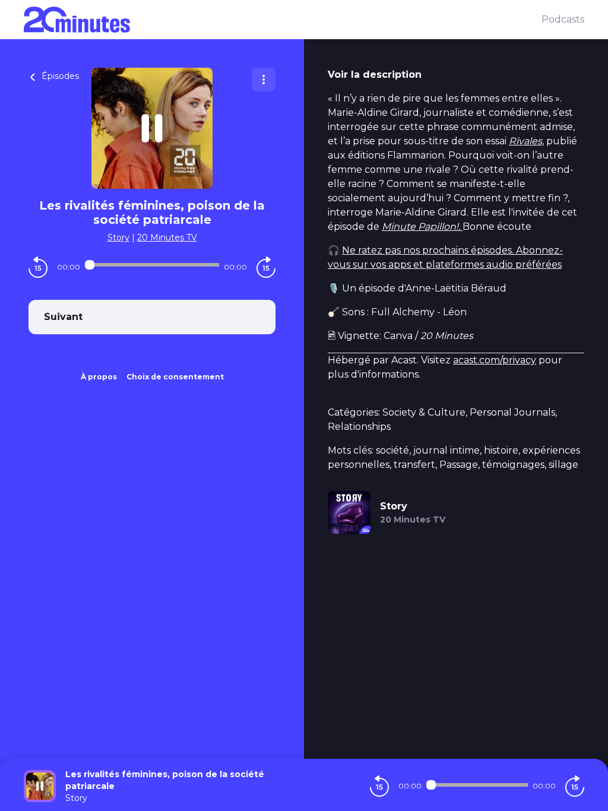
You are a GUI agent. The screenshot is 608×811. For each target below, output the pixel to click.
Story (118, 237)
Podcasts (563, 19)
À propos (99, 376)
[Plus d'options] (264, 79)
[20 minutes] (283, 19)
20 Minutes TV (167, 237)
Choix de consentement (175, 376)
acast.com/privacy (494, 360)
